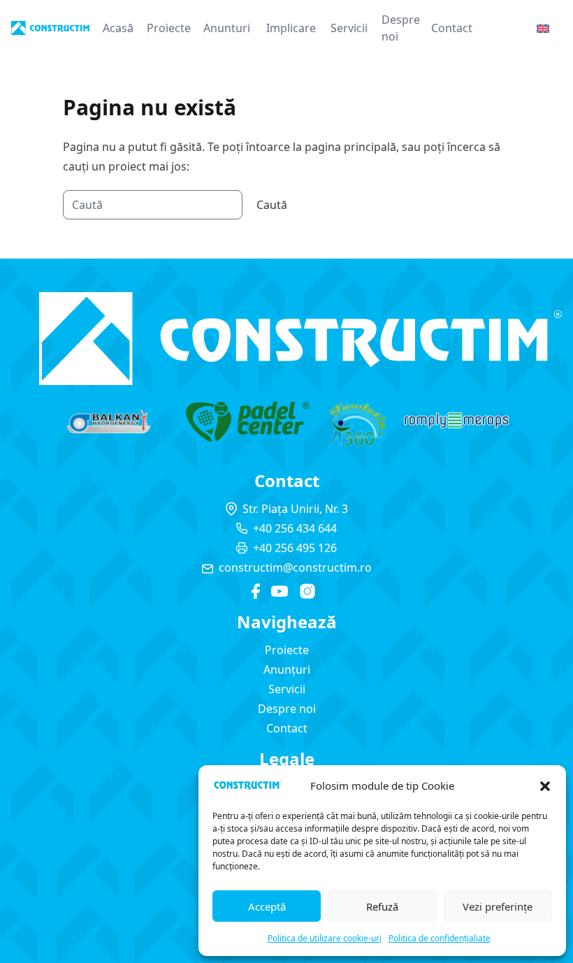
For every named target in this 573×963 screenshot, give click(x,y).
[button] (545, 786)
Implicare (291, 28)
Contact (451, 28)
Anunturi (226, 28)
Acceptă (267, 906)
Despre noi (401, 28)
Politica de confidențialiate (440, 938)
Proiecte (169, 28)
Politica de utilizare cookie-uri (325, 938)
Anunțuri (286, 669)
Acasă (118, 28)
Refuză (382, 906)
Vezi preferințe (497, 906)
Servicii (349, 28)
